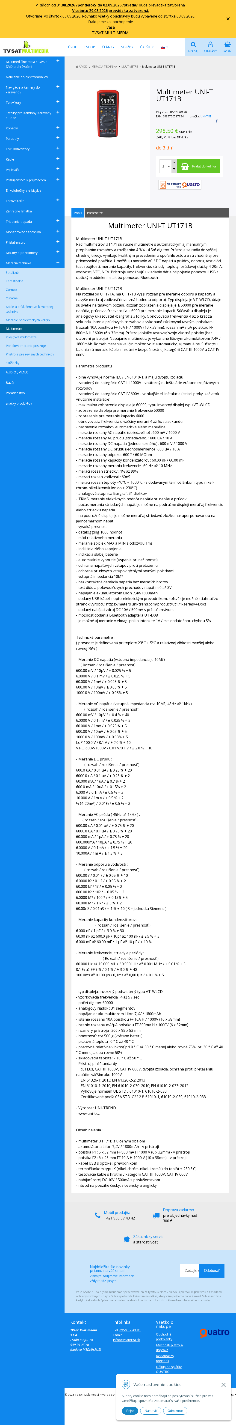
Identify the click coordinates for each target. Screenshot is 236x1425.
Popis (78, 213)
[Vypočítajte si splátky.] (179, 184)
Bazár (10, 382)
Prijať (130, 1411)
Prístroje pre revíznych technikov (30, 354)
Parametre (95, 213)
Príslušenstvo (16, 242)
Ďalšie (146, 47)
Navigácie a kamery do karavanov (23, 89)
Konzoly (12, 128)
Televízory (13, 102)
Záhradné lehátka (19, 211)
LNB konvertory (18, 149)
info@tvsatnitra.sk (126, 1340)
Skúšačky (12, 363)
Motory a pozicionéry (22, 252)
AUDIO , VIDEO (17, 372)
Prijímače (13, 169)
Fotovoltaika (15, 201)
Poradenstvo (15, 393)
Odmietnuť (175, 1411)
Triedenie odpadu (19, 221)
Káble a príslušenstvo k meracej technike (29, 309)
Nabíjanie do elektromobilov (27, 77)
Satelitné (12, 272)
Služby (127, 47)
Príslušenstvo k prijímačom (26, 180)
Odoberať (212, 1271)
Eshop (89, 47)
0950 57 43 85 (130, 1330)
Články (108, 47)
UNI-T (205, 116)
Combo (11, 289)
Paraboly (12, 138)
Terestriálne (15, 281)
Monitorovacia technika (23, 232)
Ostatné (12, 298)
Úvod (72, 47)
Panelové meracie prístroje (26, 345)
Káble (10, 159)
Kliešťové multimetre (21, 337)
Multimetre (14, 328)
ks (169, 166)
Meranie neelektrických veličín (28, 320)
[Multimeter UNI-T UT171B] (108, 113)
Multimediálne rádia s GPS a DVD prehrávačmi (26, 64)
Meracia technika (18, 263)
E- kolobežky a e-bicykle (23, 190)
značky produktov (19, 403)
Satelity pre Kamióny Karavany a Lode (28, 115)
